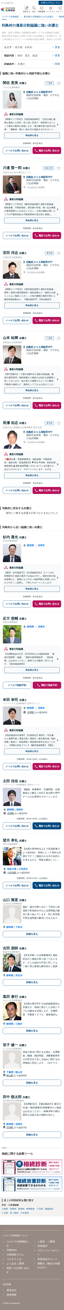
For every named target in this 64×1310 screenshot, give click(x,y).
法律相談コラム (15, 1254)
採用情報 (12, 1294)
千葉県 (9, 1072)
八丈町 (5, 1213)
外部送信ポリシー (47, 1259)
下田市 (18, 927)
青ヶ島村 (14, 1213)
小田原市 (23, 869)
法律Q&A (12, 1250)
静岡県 (30, 545)
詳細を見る (32, 934)
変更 (57, 47)
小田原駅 (12, 872)
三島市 (18, 1024)
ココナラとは (14, 1259)
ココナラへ (9, 3)
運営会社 (12, 1290)
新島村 (21, 1209)
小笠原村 (24, 1213)
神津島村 (30, 1209)
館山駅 (10, 1075)
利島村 (30, 92)
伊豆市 (18, 975)
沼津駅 (31, 712)
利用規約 (42, 1245)
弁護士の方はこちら (50, 2)
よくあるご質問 (15, 1263)
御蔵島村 (49, 1209)
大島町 (5, 1209)
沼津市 (41, 545)
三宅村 (40, 1209)
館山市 (18, 1072)
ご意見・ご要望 (46, 1241)
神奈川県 (11, 869)
